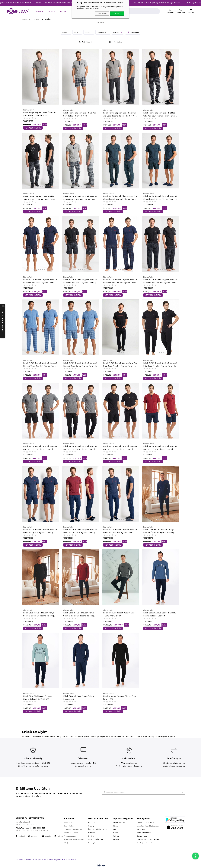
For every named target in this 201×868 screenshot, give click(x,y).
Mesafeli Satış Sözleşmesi (148, 826)
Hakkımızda (68, 822)
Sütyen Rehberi (119, 822)
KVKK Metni (141, 829)
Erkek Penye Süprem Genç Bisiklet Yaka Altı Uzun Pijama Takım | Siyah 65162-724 (159, 114)
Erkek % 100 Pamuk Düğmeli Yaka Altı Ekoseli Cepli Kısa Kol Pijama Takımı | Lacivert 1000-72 (120, 281)
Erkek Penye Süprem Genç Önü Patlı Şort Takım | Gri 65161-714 (39, 113)
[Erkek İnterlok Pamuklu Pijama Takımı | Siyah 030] (120, 660)
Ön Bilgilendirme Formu (146, 843)
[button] (37, 102)
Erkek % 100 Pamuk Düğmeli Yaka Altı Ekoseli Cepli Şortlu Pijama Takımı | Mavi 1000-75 (80, 364)
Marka (65, 32)
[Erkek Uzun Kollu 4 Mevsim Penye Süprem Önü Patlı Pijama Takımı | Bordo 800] (80, 577)
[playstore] (175, 820)
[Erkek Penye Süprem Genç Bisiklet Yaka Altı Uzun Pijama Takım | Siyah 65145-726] (40, 161)
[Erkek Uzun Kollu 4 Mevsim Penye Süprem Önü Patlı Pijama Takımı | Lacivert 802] (160, 494)
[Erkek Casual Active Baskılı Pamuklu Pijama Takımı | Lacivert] (160, 577)
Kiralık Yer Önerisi (71, 833)
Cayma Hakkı (142, 836)
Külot (115, 829)
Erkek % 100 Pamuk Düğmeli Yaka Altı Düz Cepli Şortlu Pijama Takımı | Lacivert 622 (40, 531)
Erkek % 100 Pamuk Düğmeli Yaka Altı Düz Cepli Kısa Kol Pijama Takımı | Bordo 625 (80, 531)
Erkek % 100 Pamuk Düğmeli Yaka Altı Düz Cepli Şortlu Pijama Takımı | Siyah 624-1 (120, 448)
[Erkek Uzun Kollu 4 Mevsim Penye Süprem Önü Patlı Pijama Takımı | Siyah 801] (40, 577)
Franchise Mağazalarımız (74, 839)
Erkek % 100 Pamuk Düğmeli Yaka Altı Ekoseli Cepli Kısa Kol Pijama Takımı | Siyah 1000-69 (160, 281)
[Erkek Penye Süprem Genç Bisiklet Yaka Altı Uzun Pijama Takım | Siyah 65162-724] (160, 77)
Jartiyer (116, 836)
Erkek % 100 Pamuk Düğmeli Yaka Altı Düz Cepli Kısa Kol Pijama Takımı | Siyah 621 (160, 364)
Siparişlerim (93, 826)
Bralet (115, 833)
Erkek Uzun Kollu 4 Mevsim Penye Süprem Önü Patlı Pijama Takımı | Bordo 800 (78, 614)
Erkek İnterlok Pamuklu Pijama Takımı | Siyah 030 (120, 697)
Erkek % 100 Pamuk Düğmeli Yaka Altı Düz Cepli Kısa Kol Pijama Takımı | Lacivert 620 (120, 531)
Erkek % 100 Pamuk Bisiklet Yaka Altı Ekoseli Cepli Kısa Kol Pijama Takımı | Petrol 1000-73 (120, 198)
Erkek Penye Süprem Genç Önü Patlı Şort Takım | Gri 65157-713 (80, 114)
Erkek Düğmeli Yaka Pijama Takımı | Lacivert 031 (79, 697)
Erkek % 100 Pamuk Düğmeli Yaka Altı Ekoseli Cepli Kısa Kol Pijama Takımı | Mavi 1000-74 (40, 364)
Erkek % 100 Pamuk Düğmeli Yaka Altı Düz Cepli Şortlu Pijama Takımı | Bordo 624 (160, 448)
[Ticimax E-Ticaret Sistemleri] (100, 865)
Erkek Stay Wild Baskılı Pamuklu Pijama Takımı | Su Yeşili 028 (38, 697)
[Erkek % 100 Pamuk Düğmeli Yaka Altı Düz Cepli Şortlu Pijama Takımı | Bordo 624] (160, 411)
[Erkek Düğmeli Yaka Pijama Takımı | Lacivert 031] (80, 660)
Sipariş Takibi (93, 843)
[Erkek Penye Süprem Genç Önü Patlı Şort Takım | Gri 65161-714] (40, 77)
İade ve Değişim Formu (97, 829)
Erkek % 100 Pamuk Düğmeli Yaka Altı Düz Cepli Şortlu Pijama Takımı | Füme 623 (40, 448)
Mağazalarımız (70, 836)
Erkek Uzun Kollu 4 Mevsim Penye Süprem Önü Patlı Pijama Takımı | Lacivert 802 (158, 531)
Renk (76, 32)
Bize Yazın (92, 833)
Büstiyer (116, 839)
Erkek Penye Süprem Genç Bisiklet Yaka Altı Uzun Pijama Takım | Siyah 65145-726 (39, 198)
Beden (88, 32)
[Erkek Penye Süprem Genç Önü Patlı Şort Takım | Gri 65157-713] (80, 77)
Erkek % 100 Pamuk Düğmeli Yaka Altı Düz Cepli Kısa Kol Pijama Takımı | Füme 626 (80, 448)
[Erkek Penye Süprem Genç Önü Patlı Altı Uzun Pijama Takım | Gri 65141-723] (120, 77)
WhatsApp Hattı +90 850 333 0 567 (30, 828)
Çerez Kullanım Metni (146, 822)
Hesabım (91, 822)
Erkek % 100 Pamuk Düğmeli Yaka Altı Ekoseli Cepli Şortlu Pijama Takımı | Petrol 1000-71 (160, 198)
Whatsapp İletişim (95, 839)
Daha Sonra (102, 13)
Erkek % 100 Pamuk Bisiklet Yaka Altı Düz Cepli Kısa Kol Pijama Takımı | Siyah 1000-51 (120, 364)
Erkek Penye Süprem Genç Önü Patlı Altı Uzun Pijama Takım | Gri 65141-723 (119, 114)
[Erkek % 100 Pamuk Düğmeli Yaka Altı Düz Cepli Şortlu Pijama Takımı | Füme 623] (40, 411)
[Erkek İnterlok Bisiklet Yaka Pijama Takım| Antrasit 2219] (120, 577)
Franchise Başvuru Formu (74, 829)
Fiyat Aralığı (102, 32)
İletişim (91, 836)
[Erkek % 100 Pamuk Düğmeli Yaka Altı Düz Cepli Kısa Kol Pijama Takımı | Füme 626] (80, 411)
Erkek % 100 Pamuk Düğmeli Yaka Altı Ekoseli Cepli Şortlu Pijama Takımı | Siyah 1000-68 (80, 281)
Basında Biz (69, 826)
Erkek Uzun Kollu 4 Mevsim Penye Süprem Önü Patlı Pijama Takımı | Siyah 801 (38, 614)
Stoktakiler (134, 32)
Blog (66, 843)
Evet (117, 13)
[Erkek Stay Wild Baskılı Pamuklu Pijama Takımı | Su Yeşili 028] (40, 660)
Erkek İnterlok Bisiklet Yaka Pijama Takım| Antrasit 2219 (118, 614)
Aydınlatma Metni (144, 833)
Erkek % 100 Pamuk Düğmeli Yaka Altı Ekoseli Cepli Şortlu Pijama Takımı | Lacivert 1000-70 (40, 281)
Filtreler (116, 32)
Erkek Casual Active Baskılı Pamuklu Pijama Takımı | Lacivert (159, 614)
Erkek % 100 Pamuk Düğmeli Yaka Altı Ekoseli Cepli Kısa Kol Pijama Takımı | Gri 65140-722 (80, 198)
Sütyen (115, 826)
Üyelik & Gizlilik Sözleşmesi (148, 839)
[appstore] (175, 827)
